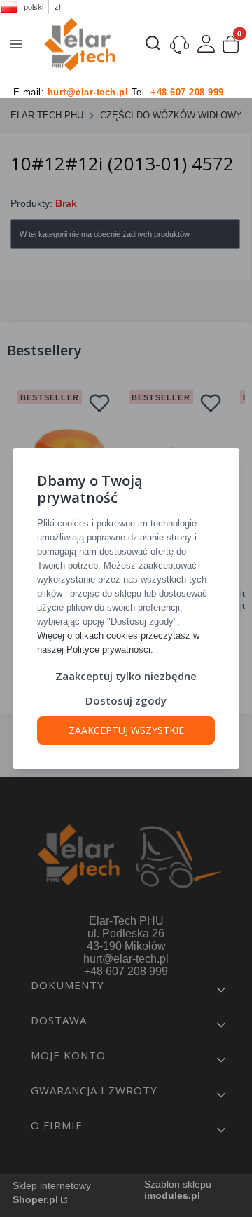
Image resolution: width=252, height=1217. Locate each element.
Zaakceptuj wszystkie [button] (126, 730)
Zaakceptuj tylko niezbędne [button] (126, 676)
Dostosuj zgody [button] (126, 700)
